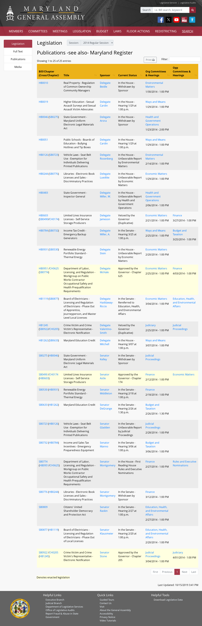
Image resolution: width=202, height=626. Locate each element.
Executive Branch (55, 599)
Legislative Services (168, 2)
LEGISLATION (82, 31)
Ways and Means (156, 102)
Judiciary (151, 325)
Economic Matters (156, 173)
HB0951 (43, 268)
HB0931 (43, 249)
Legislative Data (174, 599)
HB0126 (43, 155)
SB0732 (53, 230)
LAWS (117, 31)
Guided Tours (107, 599)
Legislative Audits (188, 2)
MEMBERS (16, 31)
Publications (18, 59)
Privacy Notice (107, 617)
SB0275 (53, 117)
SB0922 (44, 329)
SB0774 (44, 272)
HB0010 (43, 83)
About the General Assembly (115, 610)
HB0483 (43, 192)
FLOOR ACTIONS (138, 31)
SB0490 (44, 219)
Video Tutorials (108, 620)
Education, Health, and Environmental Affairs (184, 302)
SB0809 (43, 507)
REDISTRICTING (166, 31)
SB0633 (53, 340)
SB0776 (53, 173)
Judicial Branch (54, 603)
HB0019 (43, 102)
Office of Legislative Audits (60, 610)
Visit (102, 606)
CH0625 (54, 268)
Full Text (18, 51)
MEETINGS (60, 31)
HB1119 (43, 298)
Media (18, 67)
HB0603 (43, 215)
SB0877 (53, 298)
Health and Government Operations (153, 120)
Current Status (127, 75)
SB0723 (53, 155)
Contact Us (105, 603)
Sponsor (105, 75)
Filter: (164, 59)
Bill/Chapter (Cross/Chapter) (48, 73)
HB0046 (43, 117)
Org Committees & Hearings (156, 73)
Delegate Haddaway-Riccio (106, 302)
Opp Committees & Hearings (182, 71)
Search (147, 10)
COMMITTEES (37, 31)
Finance (177, 215)
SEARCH (187, 31)
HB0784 (43, 230)
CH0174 (53, 219)
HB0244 (43, 173)
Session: (74, 43)
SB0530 (53, 249)
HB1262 (43, 340)
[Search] (192, 10)
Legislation (18, 43)
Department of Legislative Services (64, 606)
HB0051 (43, 139)
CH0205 (53, 329)
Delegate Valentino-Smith (106, 329)
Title (66, 75)
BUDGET (102, 31)
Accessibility (106, 613)
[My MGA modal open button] (183, 20)
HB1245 (43, 325)
